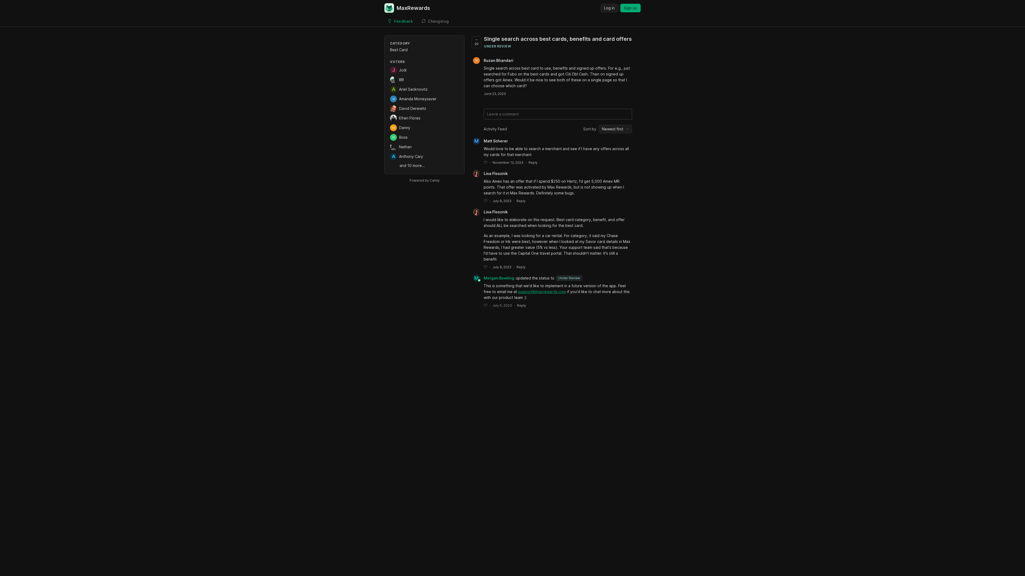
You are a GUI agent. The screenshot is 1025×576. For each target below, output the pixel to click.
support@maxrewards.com (542, 291)
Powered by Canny (424, 180)
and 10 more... (412, 165)
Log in (609, 8)
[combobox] (615, 129)
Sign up (630, 8)
